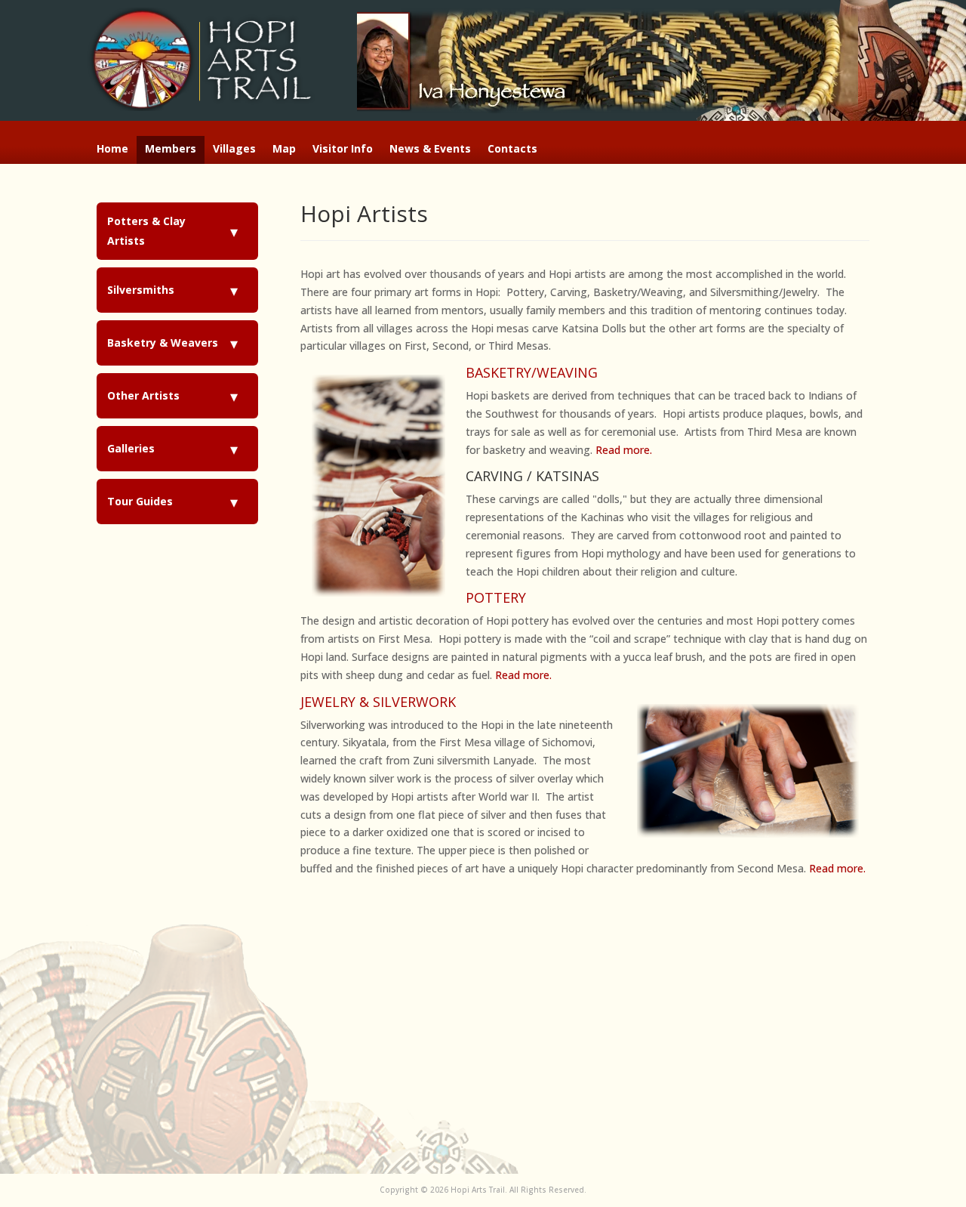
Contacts (512, 150)
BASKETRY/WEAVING (532, 372)
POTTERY (496, 597)
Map (284, 150)
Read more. (623, 450)
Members (170, 150)
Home (112, 150)
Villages (234, 150)
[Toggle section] (234, 231)
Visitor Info (342, 150)
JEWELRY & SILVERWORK (378, 702)
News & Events (430, 150)
